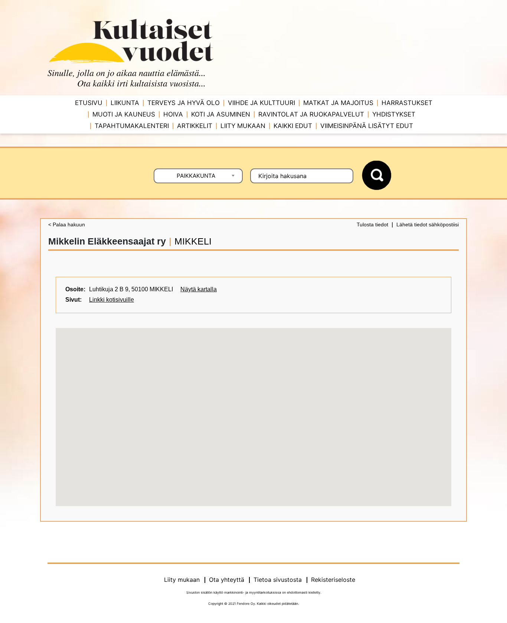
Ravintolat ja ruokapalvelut (311, 114)
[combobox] (198, 175)
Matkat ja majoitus (338, 102)
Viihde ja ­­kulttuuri (261, 102)
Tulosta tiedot (372, 224)
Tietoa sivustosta (278, 579)
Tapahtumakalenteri (132, 125)
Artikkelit (194, 125)
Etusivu (88, 102)
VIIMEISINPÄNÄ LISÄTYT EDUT (366, 125)
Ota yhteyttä (226, 579)
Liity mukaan (242, 125)
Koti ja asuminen (220, 114)
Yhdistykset (393, 114)
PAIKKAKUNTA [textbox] (196, 175)
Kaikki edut (293, 125)
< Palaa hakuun (66, 224)
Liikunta (125, 102)
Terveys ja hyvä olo (183, 102)
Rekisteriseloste (333, 579)
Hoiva (173, 114)
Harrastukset (407, 102)
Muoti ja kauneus (123, 114)
